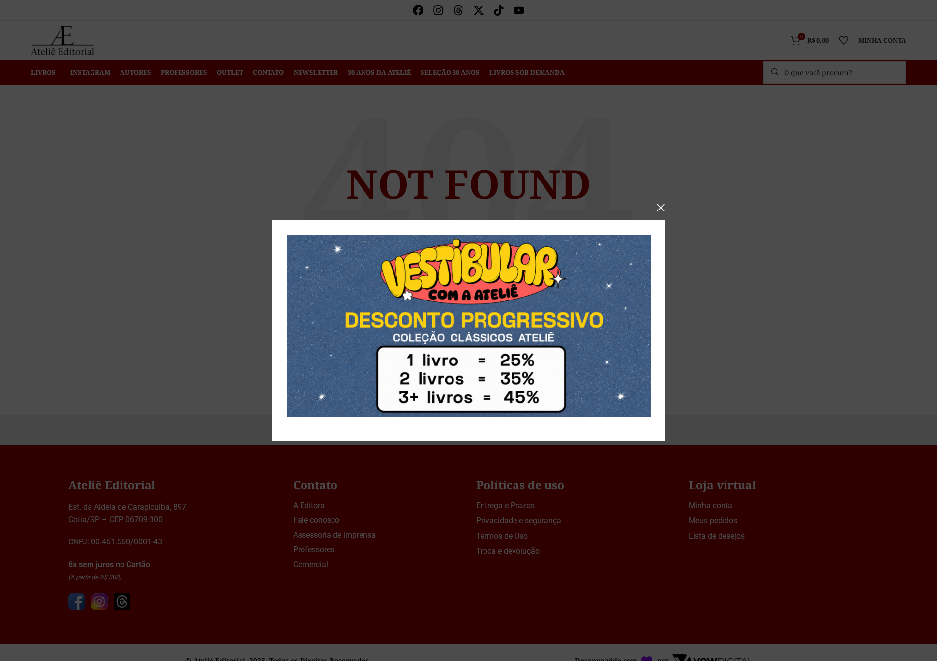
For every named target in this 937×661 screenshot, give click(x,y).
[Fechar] (660, 207)
